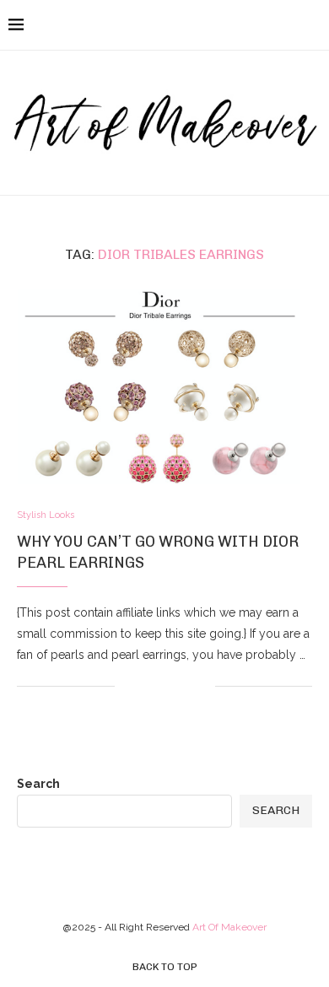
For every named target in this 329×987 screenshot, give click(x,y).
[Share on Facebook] (149, 686)
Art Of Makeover (229, 927)
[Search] (312, 25)
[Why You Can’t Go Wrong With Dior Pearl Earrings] (164, 386)
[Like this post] (127, 686)
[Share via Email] (202, 686)
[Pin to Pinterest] (184, 686)
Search (38, 783)
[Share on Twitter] (166, 686)
